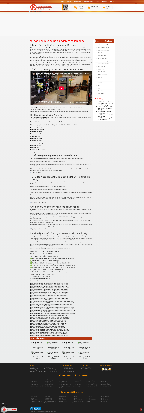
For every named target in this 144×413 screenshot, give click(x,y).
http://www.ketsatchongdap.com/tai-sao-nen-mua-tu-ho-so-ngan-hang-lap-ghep (49, 335)
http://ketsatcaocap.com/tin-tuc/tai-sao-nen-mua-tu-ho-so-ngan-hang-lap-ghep (49, 298)
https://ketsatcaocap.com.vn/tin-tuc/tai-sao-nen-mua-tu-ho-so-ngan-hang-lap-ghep (50, 293)
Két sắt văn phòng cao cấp (37, 386)
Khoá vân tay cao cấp (92, 386)
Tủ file (88, 398)
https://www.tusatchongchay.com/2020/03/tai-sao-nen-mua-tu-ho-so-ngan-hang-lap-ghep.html (52, 307)
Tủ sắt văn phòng (63, 396)
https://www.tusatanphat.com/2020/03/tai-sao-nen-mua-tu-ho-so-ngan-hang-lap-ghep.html (51, 312)
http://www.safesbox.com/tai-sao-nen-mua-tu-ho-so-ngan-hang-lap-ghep (47, 327)
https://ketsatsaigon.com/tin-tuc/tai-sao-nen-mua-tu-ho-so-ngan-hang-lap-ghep (49, 289)
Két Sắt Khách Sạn (101, 66)
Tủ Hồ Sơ (99, 85)
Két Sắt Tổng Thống (102, 71)
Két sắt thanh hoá (105, 380)
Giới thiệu (62, 1)
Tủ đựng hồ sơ (48, 399)
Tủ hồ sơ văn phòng (77, 399)
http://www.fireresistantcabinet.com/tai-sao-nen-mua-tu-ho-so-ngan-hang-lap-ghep (50, 318)
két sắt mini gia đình (35, 145)
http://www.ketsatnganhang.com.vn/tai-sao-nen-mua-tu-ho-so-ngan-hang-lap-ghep (50, 317)
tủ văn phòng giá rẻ (35, 136)
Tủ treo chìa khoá (105, 396)
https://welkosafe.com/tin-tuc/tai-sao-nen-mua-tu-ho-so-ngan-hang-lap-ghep (48, 295)
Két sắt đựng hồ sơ (49, 386)
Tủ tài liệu (75, 396)
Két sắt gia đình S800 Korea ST (69, 347)
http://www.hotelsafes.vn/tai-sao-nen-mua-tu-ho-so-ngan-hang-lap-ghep (47, 326)
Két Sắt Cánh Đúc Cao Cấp (103, 63)
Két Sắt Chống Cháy (102, 55)
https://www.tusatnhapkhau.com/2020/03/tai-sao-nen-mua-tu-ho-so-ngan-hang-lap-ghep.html (52, 310)
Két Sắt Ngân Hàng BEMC (103, 44)
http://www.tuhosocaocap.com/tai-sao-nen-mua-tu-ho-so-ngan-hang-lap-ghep (48, 323)
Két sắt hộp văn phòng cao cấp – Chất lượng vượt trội (105, 112)
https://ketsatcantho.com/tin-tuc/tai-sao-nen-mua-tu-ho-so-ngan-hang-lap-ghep (49, 283)
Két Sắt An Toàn (101, 69)
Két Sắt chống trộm (77, 386)
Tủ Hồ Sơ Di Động (63, 401)
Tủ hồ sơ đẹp (34, 396)
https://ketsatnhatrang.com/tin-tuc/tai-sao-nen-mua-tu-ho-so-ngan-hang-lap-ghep (49, 287)
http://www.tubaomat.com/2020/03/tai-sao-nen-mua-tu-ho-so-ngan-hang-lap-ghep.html (51, 304)
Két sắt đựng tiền (63, 381)
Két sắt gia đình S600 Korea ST (38, 347)
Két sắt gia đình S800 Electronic (84, 357)
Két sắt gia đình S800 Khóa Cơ (69, 357)
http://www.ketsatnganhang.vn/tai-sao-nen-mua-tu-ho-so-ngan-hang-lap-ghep (48, 315)
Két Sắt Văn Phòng (101, 52)
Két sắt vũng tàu (91, 380)
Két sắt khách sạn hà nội (79, 380)
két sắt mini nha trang (36, 140)
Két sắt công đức (49, 384)
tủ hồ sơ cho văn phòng (36, 143)
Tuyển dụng (104, 1)
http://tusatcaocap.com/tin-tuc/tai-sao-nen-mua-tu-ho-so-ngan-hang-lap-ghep (48, 296)
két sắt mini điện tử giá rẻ (36, 128)
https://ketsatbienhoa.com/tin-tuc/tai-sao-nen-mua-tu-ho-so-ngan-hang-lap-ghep (49, 292)
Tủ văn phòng (104, 399)
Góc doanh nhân (77, 1)
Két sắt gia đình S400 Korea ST (84, 347)
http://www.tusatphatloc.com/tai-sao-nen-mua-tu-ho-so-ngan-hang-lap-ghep (48, 321)
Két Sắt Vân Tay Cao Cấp (103, 61)
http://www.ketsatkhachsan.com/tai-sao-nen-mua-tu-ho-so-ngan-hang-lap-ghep (49, 329)
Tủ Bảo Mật (100, 77)
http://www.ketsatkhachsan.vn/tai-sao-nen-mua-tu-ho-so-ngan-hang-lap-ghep (48, 332)
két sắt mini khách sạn (36, 131)
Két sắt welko (76, 381)
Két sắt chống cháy (105, 383)
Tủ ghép (61, 398)
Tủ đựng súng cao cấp (102, 74)
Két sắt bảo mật (62, 383)
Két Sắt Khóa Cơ (77, 384)
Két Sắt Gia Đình (101, 93)
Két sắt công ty (48, 383)
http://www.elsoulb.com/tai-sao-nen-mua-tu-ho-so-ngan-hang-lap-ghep (47, 324)
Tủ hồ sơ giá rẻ (62, 399)
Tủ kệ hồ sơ (104, 401)
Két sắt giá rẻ (104, 381)
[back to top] (141, 409)
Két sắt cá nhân (76, 383)
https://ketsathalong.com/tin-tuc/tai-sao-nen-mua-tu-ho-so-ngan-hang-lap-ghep (49, 284)
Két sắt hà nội (48, 381)
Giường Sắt (100, 82)
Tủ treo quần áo (48, 398)
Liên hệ (110, 1)
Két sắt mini (100, 80)
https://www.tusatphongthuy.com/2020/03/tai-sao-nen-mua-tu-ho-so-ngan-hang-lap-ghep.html (52, 313)
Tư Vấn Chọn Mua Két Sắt (65, 384)
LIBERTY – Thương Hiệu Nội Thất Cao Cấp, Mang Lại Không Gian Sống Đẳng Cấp (105, 103)
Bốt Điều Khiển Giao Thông (103, 50)
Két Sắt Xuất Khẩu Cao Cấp (103, 47)
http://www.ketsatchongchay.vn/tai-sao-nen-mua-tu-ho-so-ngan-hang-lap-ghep (49, 333)
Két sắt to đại (34, 383)
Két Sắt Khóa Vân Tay (92, 384)
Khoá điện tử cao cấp (106, 386)
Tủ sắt (102, 398)
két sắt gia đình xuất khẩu (37, 152)
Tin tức (97, 1)
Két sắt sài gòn (34, 380)
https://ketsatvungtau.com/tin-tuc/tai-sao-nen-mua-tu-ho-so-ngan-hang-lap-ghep (49, 290)
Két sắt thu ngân (34, 384)
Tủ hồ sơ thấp (48, 396)
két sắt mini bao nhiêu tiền (37, 129)
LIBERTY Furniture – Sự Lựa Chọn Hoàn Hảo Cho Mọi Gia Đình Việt (105, 108)
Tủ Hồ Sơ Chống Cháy (102, 58)
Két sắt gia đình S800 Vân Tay (38, 357)
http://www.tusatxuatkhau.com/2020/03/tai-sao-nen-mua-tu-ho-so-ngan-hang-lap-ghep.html (52, 309)
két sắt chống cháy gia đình (37, 149)
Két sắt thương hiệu (91, 383)
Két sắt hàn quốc (91, 381)
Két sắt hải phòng (49, 380)
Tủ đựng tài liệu (34, 399)
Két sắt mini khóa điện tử (103, 90)
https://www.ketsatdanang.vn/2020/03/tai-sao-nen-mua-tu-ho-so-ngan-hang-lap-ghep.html (51, 301)
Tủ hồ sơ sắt (90, 396)
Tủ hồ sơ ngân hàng (92, 399)
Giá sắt (32, 398)
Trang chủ (70, 1)
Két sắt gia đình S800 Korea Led (53, 357)
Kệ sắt (99, 88)
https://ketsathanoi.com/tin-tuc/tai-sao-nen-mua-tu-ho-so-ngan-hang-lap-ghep (48, 286)
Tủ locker (75, 398)
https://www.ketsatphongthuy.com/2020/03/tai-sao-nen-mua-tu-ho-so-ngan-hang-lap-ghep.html (52, 302)
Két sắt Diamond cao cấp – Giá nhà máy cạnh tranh (105, 118)
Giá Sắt (89, 401)
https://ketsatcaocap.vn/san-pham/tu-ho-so (49, 281)
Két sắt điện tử (34, 381)
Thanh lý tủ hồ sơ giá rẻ (36, 401)
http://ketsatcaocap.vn (43, 279)
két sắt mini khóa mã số (36, 134)
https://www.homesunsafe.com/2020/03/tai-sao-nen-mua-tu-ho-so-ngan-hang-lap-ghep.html (52, 299)
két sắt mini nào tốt (35, 147)
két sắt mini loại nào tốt (36, 138)
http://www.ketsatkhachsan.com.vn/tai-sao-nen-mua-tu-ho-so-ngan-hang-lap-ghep (49, 330)
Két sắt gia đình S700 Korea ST (53, 347)
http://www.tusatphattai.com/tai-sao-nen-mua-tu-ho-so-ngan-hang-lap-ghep (48, 320)
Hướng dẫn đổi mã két (88, 1)
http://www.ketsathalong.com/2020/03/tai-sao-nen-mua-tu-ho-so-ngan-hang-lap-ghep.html (51, 306)
